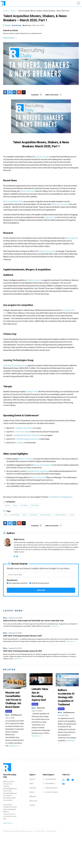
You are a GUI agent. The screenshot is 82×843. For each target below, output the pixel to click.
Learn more (7, 823)
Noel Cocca (27, 25)
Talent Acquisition (60, 515)
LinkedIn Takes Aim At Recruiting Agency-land (40, 694)
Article (7, 25)
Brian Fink (41, 708)
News (15, 505)
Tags (8, 511)
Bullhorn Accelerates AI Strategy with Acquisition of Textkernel (66, 697)
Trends (72, 515)
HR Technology (14, 515)
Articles (13, 11)
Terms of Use (40, 831)
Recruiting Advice (45, 515)
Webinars (32, 796)
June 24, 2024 (37, 711)
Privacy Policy (51, 831)
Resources (33, 801)
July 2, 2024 (9, 718)
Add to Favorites (52, 95)
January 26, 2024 (15, 648)
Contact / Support (51, 792)
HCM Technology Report (40, 583)
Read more (54, 626)
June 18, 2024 (63, 715)
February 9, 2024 (15, 633)
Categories (10, 502)
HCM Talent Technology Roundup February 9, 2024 (22, 636)
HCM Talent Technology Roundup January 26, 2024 (22, 651)
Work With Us (50, 783)
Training (32, 805)
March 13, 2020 (38, 25)
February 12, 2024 (15, 618)
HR (6, 515)
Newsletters (12, 580)
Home (5, 11)
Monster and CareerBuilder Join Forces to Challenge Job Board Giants (13, 699)
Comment (35, 95)
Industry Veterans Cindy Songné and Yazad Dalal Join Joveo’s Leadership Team (33, 621)
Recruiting (24, 505)
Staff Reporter (16, 715)
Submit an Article (10, 30)
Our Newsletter (50, 779)
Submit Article (9, 38)
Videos (31, 792)
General (7, 505)
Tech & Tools (16, 25)
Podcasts (32, 788)
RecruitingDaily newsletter (18, 583)
